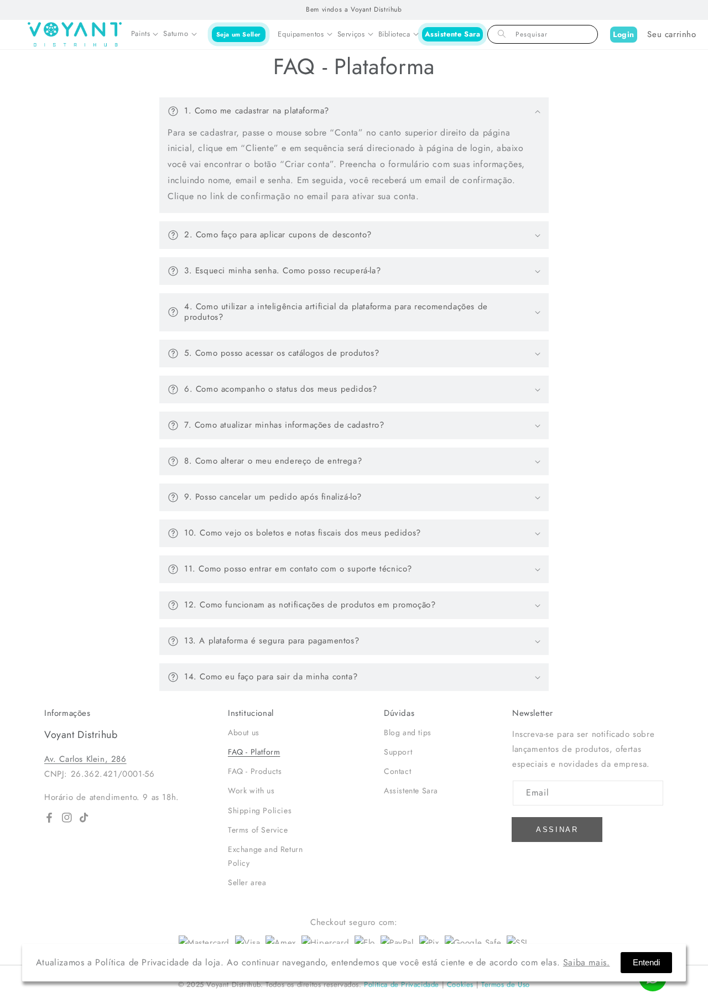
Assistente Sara (453, 34)
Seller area (247, 882)
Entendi (646, 962)
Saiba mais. (586, 962)
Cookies (460, 984)
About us (243, 732)
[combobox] (542, 34)
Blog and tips (407, 732)
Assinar (557, 829)
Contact (397, 771)
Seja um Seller (238, 33)
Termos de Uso (505, 984)
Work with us (251, 790)
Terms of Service (258, 829)
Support (398, 751)
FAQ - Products (255, 771)
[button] (144, 34)
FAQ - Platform (254, 751)
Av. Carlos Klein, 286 (85, 759)
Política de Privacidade (401, 984)
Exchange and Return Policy (265, 856)
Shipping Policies (259, 810)
